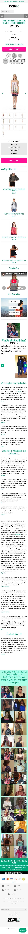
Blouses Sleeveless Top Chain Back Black (14, 260)
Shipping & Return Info (14, 898)
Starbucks (18, 534)
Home (4, 901)
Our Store (8, 901)
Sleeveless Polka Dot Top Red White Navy (14, 237)
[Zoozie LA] (14, 6)
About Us (5, 898)
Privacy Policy (14, 901)
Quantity (11, 39)
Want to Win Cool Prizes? (14, 340)
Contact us (22, 898)
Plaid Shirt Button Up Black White (14, 214)
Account (17, 914)
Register (11, 914)
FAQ (8, 898)
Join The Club (13, 903)
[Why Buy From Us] (14, 307)
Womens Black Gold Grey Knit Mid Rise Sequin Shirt (14, 190)
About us (9, 912)
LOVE (19, 391)
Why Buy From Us (17, 912)
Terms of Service (21, 901)
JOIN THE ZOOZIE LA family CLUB (14, 873)
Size (7, 31)
